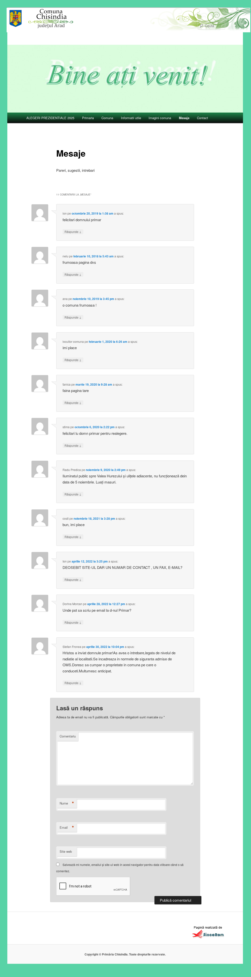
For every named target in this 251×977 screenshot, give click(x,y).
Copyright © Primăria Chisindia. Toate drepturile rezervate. (125, 954)
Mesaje (184, 117)
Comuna (107, 117)
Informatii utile (131, 117)
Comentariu (68, 736)
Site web (66, 851)
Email (67, 827)
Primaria (88, 117)
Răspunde (73, 231)
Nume (67, 803)
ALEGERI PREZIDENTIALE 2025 (50, 117)
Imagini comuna (160, 117)
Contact (202, 117)
